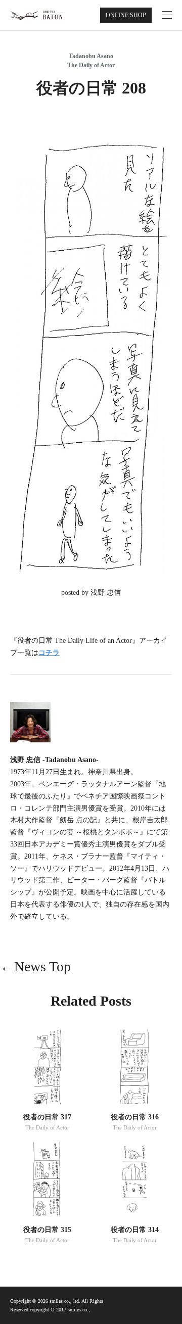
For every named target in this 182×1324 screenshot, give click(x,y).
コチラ (49, 652)
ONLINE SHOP (126, 15)
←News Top (35, 966)
